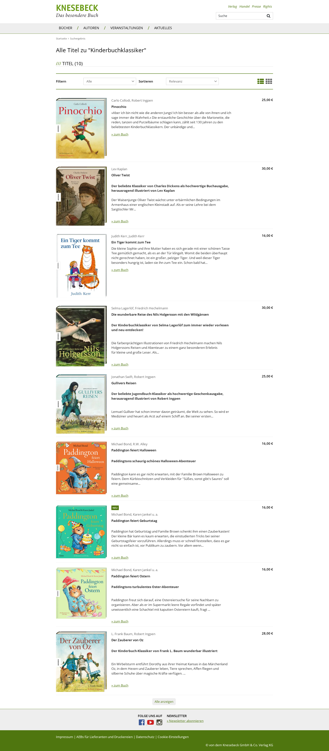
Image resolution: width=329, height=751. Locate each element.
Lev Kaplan (119, 169)
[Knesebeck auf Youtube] (152, 723)
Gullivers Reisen (123, 383)
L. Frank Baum (122, 634)
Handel (244, 6)
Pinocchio (118, 106)
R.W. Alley (140, 444)
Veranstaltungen (126, 28)
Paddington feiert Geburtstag (134, 520)
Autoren (91, 28)
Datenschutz (145, 737)
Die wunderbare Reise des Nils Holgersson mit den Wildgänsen (160, 314)
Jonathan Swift (122, 377)
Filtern (61, 81)
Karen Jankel (142, 514)
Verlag (232, 6)
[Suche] (268, 15)
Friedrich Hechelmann (151, 308)
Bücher (65, 28)
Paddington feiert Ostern (130, 576)
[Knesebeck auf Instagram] (159, 723)
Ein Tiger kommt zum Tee (131, 242)
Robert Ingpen (142, 100)
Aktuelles (163, 28)
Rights (267, 6)
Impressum (64, 737)
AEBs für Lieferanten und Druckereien (104, 737)
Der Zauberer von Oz (127, 640)
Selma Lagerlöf (122, 308)
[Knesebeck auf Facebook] (143, 723)
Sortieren (146, 81)
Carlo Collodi (120, 100)
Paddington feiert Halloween (133, 450)
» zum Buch (119, 134)
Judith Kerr (119, 236)
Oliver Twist (120, 175)
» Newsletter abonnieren (185, 721)
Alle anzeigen (164, 702)
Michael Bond (121, 444)
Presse (256, 6)
